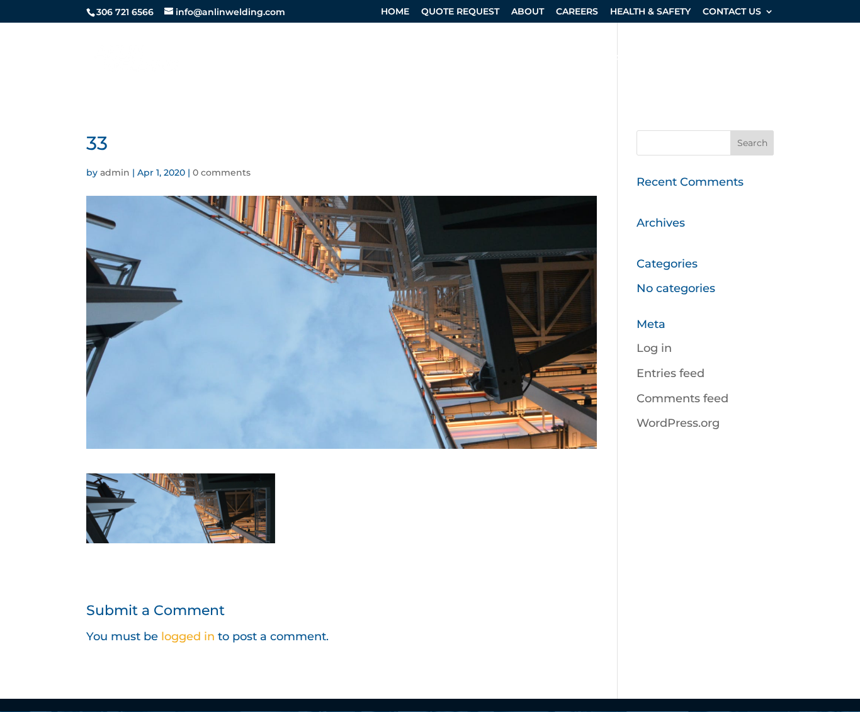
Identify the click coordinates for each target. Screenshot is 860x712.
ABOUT (527, 12)
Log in (654, 348)
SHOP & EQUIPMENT (642, 59)
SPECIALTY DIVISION (406, 59)
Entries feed (670, 373)
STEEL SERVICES (287, 59)
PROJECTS (748, 59)
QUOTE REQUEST (460, 12)
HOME (395, 12)
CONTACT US (732, 12)
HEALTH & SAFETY (650, 12)
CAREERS (577, 12)
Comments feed (682, 398)
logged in (188, 636)
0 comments (222, 172)
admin (115, 172)
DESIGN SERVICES (531, 59)
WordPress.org (678, 423)
